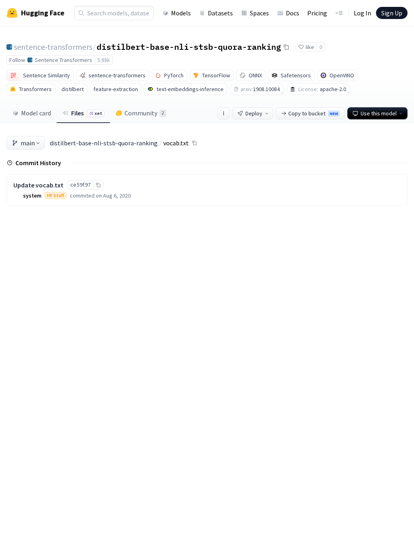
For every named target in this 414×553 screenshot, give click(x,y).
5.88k (103, 60)
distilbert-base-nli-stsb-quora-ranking (189, 46)
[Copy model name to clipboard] (286, 47)
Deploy (253, 113)
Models (181, 13)
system (32, 195)
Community (144, 113)
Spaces (259, 13)
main (28, 143)
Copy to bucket (313, 113)
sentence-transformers (53, 47)
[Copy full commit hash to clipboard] (98, 185)
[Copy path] (194, 142)
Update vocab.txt (38, 185)
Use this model (379, 113)
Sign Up (391, 13)
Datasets (220, 13)
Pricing (317, 13)
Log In (362, 13)
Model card (36, 113)
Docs (292, 13)
